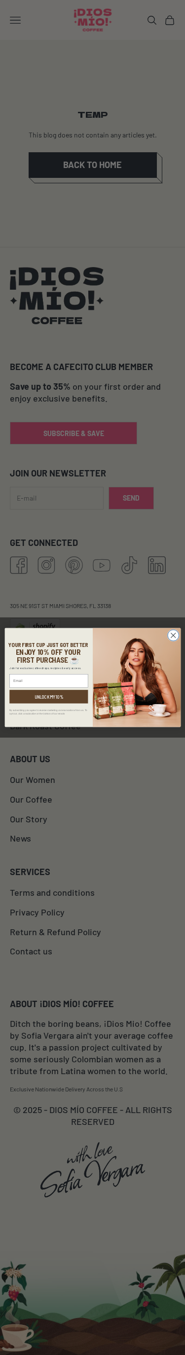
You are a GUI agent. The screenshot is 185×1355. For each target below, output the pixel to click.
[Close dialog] (173, 635)
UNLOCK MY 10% (49, 696)
